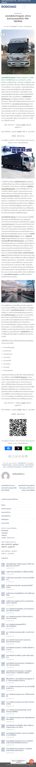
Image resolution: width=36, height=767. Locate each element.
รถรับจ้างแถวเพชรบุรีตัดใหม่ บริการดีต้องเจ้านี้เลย (20, 594)
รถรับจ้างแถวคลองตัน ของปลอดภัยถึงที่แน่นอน (19, 586)
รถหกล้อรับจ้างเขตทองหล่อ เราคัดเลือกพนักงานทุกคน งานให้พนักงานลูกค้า (19, 672)
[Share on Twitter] (16, 456)
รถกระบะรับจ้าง (6, 512)
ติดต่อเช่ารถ (5, 519)
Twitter (4, 535)
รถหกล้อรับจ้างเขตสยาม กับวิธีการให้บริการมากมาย (20, 648)
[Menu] (24, 6)
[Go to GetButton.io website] (32, 765)
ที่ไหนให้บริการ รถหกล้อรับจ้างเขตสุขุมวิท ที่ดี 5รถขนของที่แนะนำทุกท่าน (20, 680)
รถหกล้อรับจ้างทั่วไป (27, 467)
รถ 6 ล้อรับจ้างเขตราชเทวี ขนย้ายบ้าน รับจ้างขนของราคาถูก (18, 641)
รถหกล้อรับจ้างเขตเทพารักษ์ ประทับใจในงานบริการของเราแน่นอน (20, 664)
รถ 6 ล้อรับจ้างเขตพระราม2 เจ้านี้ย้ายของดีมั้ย (20, 695)
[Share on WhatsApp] (9, 456)
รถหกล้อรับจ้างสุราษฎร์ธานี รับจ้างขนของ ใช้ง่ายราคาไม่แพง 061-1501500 (26, 487)
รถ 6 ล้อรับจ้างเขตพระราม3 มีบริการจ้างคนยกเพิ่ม (20, 703)
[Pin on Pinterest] (23, 456)
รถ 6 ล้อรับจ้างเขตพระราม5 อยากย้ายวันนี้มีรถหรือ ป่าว (20, 687)
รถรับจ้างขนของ (6, 509)
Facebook (4, 530)
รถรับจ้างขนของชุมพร (18, 465)
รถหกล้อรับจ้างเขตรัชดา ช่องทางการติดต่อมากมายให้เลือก (20, 734)
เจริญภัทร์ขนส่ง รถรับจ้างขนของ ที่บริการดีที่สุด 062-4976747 (20, 565)
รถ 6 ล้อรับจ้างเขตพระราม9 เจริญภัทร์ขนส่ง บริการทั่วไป (20, 718)
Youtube (4, 533)
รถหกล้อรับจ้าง (18, 13)
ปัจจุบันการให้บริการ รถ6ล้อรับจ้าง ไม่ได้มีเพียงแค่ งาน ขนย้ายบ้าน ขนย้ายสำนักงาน (17, 80)
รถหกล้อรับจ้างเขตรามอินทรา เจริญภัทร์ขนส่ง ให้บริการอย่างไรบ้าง (19, 749)
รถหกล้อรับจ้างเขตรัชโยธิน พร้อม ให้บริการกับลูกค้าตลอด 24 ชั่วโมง (20, 726)
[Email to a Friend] (19, 456)
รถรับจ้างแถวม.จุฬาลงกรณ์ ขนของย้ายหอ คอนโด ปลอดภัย (20, 602)
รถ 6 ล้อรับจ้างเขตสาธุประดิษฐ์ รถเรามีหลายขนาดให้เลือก (18, 711)
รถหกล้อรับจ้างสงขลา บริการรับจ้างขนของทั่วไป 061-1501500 (9, 487)
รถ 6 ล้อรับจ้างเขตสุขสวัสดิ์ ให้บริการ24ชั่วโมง (16, 625)
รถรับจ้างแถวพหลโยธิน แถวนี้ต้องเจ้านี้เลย (19, 572)
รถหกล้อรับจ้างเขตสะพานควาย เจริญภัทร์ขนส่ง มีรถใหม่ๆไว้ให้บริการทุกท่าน (19, 742)
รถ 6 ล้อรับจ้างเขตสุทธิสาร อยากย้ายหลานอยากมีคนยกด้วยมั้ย (20, 610)
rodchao (8, 6)
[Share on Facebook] (12, 456)
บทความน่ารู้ (5, 523)
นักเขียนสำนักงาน (28, 26)
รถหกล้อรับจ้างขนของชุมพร (14, 467)
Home (3, 505)
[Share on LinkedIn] (26, 456)
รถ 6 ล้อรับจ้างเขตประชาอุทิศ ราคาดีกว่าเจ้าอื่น (20, 633)
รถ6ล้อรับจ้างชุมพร (7, 465)
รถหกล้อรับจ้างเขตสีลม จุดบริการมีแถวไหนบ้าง (20, 656)
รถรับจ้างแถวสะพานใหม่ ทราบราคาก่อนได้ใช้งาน (20, 578)
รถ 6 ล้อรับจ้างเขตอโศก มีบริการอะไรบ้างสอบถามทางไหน (19, 617)
